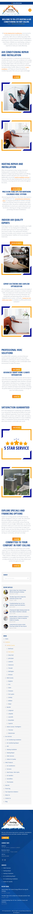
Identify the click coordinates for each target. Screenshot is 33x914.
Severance (11, 665)
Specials (7, 785)
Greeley (10, 697)
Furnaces (9, 769)
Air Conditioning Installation (14, 739)
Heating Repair (10, 752)
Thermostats (10, 782)
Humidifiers (10, 778)
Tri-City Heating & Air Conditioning (13, 33)
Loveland (10, 661)
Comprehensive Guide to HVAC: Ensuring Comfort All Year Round (18, 625)
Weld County (10, 678)
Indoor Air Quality (11, 759)
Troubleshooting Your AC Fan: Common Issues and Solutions (17, 604)
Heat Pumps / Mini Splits (13, 772)
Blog (6, 801)
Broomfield (11, 720)
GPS (8, 746)
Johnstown (11, 658)
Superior (10, 723)
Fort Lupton (11, 694)
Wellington (11, 671)
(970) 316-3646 (19, 3)
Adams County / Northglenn (14, 726)
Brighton (10, 681)
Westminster (11, 733)
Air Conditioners (11, 765)
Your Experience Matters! (11, 792)
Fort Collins (11, 652)
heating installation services (22, 177)
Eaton (9, 687)
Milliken (10, 700)
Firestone (10, 691)
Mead (9, 704)
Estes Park (11, 655)
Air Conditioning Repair (13, 743)
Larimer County (11, 645)
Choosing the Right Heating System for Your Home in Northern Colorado (19, 610)
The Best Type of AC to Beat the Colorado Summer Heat (18, 597)
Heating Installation (12, 749)
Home (6, 639)
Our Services (8, 736)
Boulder (9, 707)
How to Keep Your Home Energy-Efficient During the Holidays (18, 591)
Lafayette (10, 713)
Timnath (10, 668)
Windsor (10, 674)
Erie (9, 684)
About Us (7, 795)
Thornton (10, 730)
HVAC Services (10, 756)
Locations (7, 642)
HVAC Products (9, 762)
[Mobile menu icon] (29, 10)
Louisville (10, 717)
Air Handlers (10, 775)
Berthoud (10, 648)
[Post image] (5, 592)
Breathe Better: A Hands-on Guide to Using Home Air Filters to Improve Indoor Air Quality (19, 618)
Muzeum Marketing (27, 911)
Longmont (10, 710)
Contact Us (8, 798)
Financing (7, 788)
